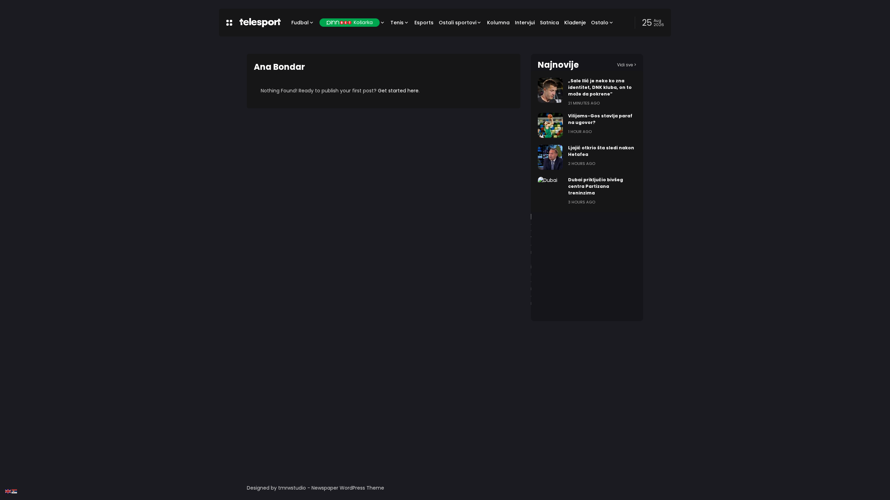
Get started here (398, 90)
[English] (8, 491)
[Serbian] (14, 491)
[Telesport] (260, 22)
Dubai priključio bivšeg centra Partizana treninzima (595, 186)
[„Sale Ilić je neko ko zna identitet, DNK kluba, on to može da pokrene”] (550, 90)
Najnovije (558, 64)
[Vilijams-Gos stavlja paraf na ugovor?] (550, 125)
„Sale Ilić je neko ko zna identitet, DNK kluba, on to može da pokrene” (600, 87)
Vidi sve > (626, 65)
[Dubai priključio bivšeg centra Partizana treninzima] (550, 189)
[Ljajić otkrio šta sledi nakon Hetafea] (550, 157)
